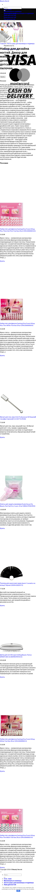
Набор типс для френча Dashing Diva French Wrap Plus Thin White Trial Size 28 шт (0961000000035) (17, 324)
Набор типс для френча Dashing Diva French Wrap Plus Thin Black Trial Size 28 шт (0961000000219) (17, 836)
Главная (3, 43)
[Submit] (4, 877)
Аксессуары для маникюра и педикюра (19, 13)
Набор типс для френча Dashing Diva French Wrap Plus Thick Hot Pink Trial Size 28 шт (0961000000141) (18, 230)
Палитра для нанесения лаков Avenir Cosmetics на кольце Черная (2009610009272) (17, 584)
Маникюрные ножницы (13, 11)
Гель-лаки (8, 9)
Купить (3, 77)
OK (18, 891)
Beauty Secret (4, 1)
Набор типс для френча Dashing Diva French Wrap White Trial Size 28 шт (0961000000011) (17, 740)
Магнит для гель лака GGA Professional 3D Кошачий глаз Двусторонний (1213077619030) (18, 418)
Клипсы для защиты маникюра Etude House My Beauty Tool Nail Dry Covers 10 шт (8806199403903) (17, 505)
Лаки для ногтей (10, 884)
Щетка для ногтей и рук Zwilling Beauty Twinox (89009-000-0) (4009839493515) (16, 656)
